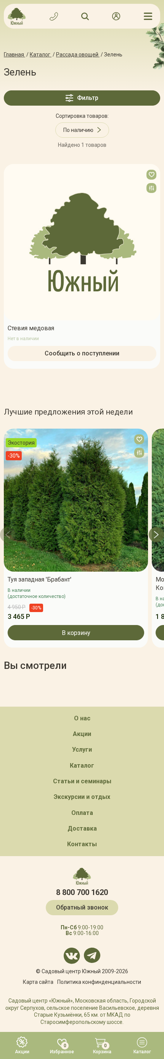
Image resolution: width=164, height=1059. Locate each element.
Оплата (82, 812)
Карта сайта (38, 982)
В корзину (76, 632)
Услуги (82, 749)
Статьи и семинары (82, 781)
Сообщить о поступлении (82, 353)
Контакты (82, 844)
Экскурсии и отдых (82, 796)
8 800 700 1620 (82, 892)
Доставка (82, 828)
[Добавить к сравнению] (151, 188)
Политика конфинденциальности (99, 982)
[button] (7, 534)
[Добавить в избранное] (151, 175)
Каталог (82, 765)
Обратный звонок (82, 907)
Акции (82, 734)
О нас (82, 718)
